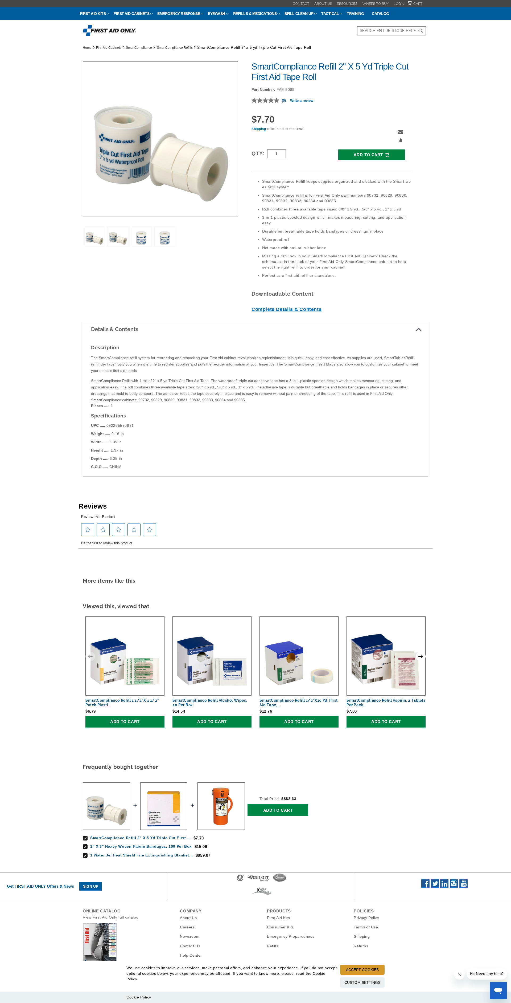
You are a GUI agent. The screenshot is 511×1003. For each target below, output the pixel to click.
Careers (187, 927)
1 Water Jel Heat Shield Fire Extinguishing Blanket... (141, 855)
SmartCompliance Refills (175, 48)
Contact (301, 4)
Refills (272, 946)
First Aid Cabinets (108, 48)
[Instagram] (454, 886)
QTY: (258, 153)
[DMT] (262, 895)
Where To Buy (375, 4)
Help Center (191, 955)
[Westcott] (258, 881)
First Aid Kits (278, 918)
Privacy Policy (366, 918)
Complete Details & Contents (287, 309)
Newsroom (189, 936)
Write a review (301, 101)
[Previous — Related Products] (90, 656)
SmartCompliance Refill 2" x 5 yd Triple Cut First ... (140, 838)
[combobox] (391, 30)
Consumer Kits (280, 927)
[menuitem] (301, 3)
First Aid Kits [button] (93, 13)
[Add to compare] (400, 141)
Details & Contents (114, 329)
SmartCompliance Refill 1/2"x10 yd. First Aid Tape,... (298, 702)
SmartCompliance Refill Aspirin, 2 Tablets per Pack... (386, 702)
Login (399, 4)
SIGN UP (90, 886)
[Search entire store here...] (420, 30)
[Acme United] (240, 881)
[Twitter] (435, 886)
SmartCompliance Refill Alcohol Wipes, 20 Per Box (209, 702)
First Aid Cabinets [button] (131, 13)
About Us (323, 4)
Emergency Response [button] (178, 13)
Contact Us (190, 946)
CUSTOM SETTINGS (362, 982)
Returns (361, 946)
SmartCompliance (139, 48)
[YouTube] (463, 886)
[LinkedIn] (444, 886)
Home (87, 48)
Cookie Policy (138, 997)
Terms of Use (366, 927)
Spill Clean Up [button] (299, 13)
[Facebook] (425, 886)
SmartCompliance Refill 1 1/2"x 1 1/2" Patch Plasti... (122, 702)
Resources (347, 4)
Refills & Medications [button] (255, 13)
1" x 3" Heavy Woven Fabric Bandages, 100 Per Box (141, 846)
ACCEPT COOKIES (362, 970)
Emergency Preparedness (290, 936)
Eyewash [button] (216, 13)
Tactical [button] (330, 13)
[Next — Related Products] (421, 656)
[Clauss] (280, 881)
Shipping (259, 129)
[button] (400, 132)
